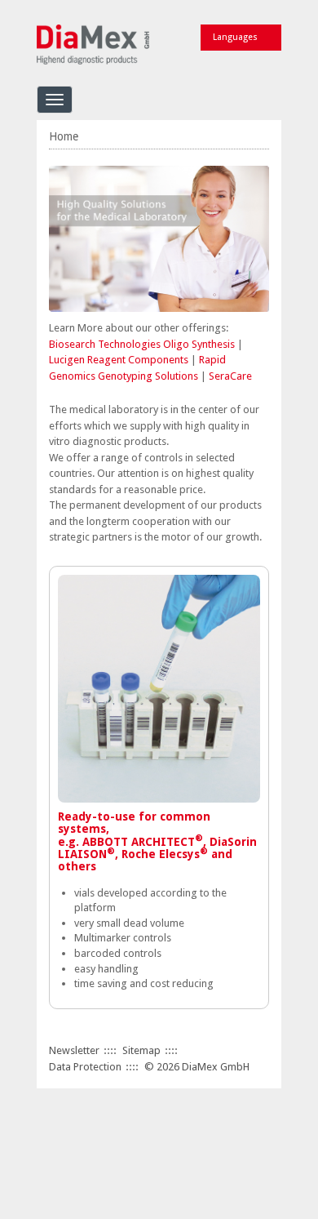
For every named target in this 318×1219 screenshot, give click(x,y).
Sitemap (141, 1050)
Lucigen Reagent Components (118, 360)
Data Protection (85, 1067)
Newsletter (74, 1050)
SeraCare (230, 376)
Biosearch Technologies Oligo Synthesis (143, 344)
